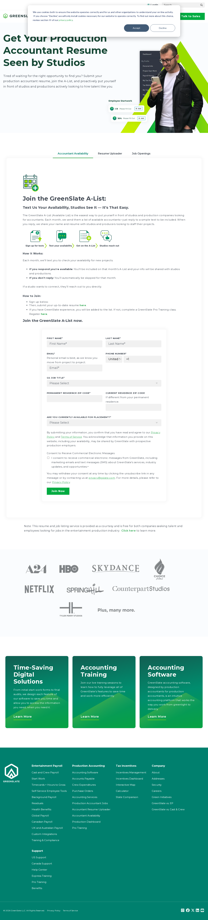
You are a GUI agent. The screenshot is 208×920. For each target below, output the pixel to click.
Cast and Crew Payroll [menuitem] (45, 772)
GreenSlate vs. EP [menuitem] (162, 803)
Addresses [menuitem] (158, 778)
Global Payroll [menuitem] (40, 815)
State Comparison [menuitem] (127, 797)
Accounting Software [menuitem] (85, 772)
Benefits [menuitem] (37, 888)
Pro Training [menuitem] (79, 827)
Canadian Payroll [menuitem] (42, 821)
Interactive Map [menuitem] (125, 784)
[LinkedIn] (197, 911)
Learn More (22, 716)
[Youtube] (202, 911)
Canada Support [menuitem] (42, 863)
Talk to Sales (190, 16)
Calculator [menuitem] (122, 790)
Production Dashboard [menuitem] (86, 821)
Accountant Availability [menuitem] (86, 815)
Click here (128, 530)
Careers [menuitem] (156, 790)
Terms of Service (70, 910)
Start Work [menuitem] (38, 778)
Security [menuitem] (157, 784)
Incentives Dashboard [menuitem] (129, 778)
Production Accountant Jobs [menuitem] (90, 803)
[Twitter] (192, 911)
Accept (136, 28)
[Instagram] (182, 911)
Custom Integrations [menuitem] (44, 834)
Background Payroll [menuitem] (44, 797)
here (44, 314)
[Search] (201, 5)
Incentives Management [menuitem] (131, 772)
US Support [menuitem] (39, 857)
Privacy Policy (53, 910)
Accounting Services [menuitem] (84, 797)
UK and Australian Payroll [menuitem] (47, 827)
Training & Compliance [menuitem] (45, 840)
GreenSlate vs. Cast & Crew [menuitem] (168, 809)
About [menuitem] (156, 772)
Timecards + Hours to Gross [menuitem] (48, 784)
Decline (163, 28)
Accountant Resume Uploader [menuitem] (91, 809)
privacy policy (66, 20)
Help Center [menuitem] (39, 869)
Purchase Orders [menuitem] (82, 790)
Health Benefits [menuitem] (41, 809)
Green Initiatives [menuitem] (161, 797)
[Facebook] (188, 911)
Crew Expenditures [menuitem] (84, 784)
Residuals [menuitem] (37, 803)
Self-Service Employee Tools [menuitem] (49, 790)
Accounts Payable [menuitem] (83, 778)
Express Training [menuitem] (42, 875)
